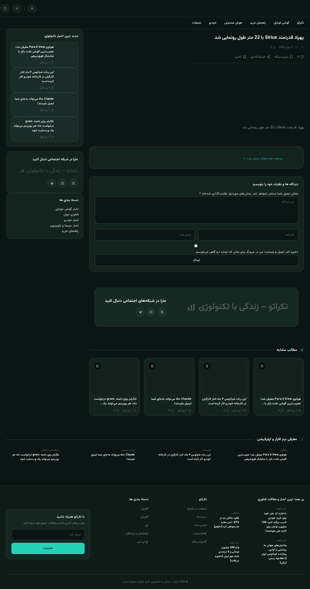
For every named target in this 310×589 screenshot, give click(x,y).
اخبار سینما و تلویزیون (64, 225)
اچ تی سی (142, 541)
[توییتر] (161, 312)
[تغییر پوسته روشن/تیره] (16, 8)
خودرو (213, 23)
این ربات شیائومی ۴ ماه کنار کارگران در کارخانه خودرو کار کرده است (224, 401)
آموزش (144, 517)
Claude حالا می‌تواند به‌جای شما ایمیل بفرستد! (171, 401)
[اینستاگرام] (151, 312)
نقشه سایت (200, 533)
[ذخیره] (261, 366)
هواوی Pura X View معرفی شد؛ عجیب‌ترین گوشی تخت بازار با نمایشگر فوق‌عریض (280, 403)
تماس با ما (201, 525)
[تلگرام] (140, 312)
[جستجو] (5, 8)
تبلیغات (196, 23)
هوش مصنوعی (233, 23)
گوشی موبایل (281, 23)
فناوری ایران (71, 214)
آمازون (144, 509)
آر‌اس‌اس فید (199, 541)
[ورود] (32, 8)
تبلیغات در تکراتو (197, 509)
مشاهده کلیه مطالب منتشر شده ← (263, 159)
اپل (146, 525)
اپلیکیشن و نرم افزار (137, 533)
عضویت (48, 548)
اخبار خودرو (71, 220)
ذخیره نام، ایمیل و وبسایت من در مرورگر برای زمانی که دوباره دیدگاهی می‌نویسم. (246, 252)
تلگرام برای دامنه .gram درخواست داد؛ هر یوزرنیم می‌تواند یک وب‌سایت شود (115, 403)
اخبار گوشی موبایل (67, 209)
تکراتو (300, 23)
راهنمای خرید (258, 23)
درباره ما (202, 517)
